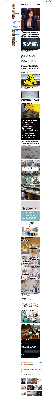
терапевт (27, 362)
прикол (23, 362)
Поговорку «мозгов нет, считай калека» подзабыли (18, 21)
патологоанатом (29, 362)
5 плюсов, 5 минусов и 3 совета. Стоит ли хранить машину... (29, 397)
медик (24, 362)
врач (22, 362)
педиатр (25, 362)
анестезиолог (33, 362)
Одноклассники (27, 364)
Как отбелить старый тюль (34, 396)
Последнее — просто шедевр (16, 28)
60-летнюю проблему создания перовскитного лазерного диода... (24, 397)
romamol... (40, 371)
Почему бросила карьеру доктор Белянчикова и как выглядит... (34, 384)
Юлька (43, 362)
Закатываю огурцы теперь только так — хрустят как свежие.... (39, 390)
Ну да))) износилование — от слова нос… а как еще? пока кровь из (19, 23)
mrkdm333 (40, 374)
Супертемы (13, 29)
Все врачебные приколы (27, 7)
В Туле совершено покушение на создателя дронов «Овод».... (34, 390)
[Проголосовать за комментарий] (43, 368)
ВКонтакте (31, 364)
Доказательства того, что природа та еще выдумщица (29, 390)
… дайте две (14, 25)
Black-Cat (40, 369)
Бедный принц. (14, 22)
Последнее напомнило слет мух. (16, 27)
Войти (50, 0)
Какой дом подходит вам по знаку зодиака (39, 396)
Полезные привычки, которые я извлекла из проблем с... (23, 390)
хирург (30, 362)
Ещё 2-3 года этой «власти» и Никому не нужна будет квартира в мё (19, 26)
